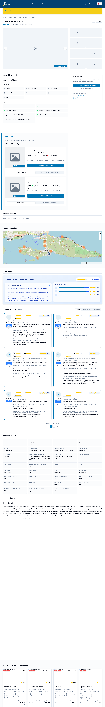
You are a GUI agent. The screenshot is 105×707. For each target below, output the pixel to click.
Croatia (4, 17)
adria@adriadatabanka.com (81, 97)
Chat (76, 98)
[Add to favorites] (24, 670)
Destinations (46, 4)
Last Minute (16, 4)
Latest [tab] (78, 309)
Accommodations (31, 4)
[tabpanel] (52, 370)
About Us (58, 4)
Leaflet (84, 263)
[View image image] (78, 32)
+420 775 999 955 (79, 95)
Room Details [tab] (20, 172)
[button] (49, 253)
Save (100, 21)
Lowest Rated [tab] (96, 309)
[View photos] (15, 157)
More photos (20, 166)
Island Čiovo (22, 17)
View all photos (61, 66)
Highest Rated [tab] (86, 309)
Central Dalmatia (12, 17)
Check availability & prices (45, 165)
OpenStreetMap (92, 263)
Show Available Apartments (88, 85)
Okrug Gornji (31, 17)
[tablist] (35, 172)
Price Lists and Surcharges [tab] (48, 172)
